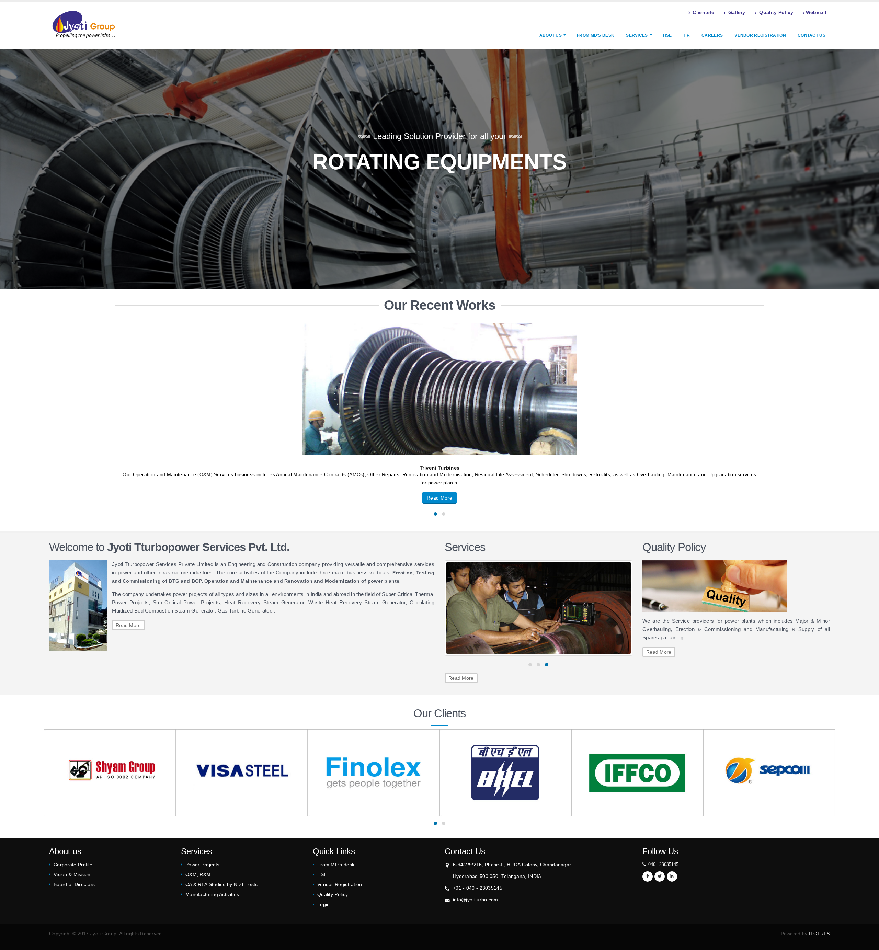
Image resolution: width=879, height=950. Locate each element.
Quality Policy (332, 894)
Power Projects (202, 864)
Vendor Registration (760, 35)
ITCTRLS (819, 933)
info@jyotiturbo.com (475, 899)
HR (687, 35)
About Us (550, 35)
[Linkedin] (672, 876)
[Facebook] (647, 876)
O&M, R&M (197, 874)
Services (637, 35)
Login (323, 904)
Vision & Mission (72, 874)
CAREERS (712, 35)
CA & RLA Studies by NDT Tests (221, 884)
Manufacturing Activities (212, 894)
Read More (128, 625)
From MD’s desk (595, 35)
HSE (667, 35)
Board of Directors (74, 884)
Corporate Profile (73, 864)
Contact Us (811, 35)
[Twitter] (659, 876)
